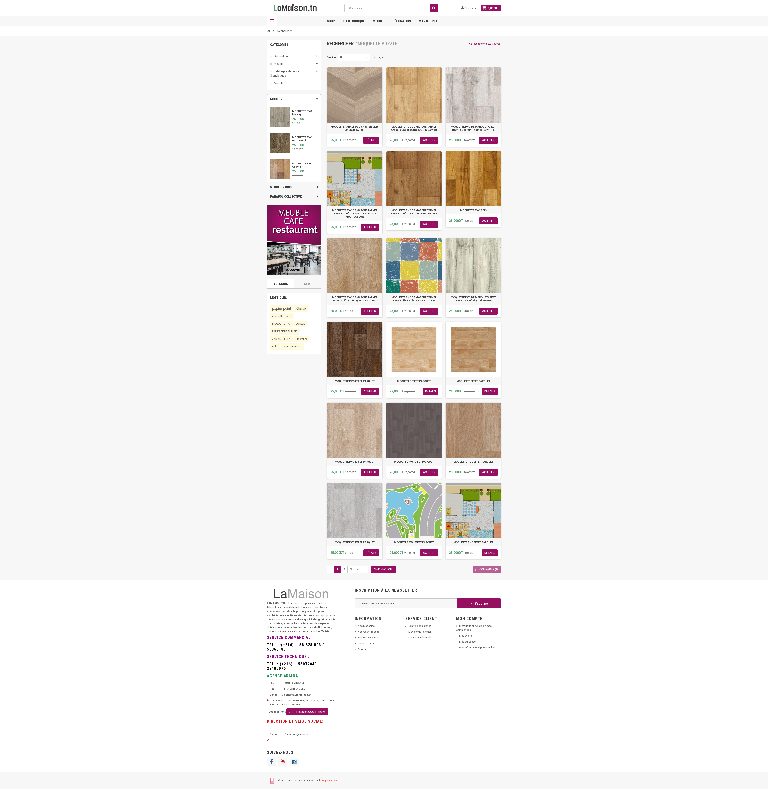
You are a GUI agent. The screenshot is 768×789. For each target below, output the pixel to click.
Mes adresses (467, 641)
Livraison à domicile (419, 637)
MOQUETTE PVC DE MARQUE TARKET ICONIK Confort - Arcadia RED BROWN (413, 212)
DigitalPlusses (330, 780)
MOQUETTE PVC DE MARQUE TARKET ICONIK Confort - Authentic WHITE (473, 128)
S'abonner (481, 603)
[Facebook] (271, 762)
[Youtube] (282, 762)
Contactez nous (367, 643)
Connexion (470, 8)
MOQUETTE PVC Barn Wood (302, 139)
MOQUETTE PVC (281, 323)
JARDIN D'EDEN (281, 338)
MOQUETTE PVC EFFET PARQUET (355, 381)
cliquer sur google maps (307, 711)
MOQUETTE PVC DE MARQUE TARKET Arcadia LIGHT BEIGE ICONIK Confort (414, 128)
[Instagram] (294, 762)
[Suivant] (364, 569)
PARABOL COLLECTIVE (286, 196)
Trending (280, 284)
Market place (430, 21)
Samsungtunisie (292, 346)
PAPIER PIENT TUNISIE (284, 331)
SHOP (331, 21)
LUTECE (300, 323)
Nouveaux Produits (368, 631)
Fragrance (301, 338)
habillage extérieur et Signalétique (285, 73)
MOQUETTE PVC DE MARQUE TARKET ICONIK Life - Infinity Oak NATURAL (354, 299)
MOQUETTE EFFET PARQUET (414, 381)
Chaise (301, 308)
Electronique (354, 21)
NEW (307, 284)
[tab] (294, 99)
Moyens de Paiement (420, 631)
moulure (277, 99)
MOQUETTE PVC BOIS (473, 210)
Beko (275, 346)
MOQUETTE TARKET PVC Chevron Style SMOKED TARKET (355, 128)
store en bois (281, 187)
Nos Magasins (366, 625)
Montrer (331, 57)
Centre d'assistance (419, 625)
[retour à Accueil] (268, 31)
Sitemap (362, 649)
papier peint (281, 308)
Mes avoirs (465, 635)
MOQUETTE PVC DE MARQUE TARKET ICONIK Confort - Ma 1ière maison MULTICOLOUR (354, 213)
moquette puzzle (282, 316)
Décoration (401, 21)
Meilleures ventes (368, 637)
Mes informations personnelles (477, 647)
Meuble (378, 21)
